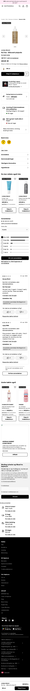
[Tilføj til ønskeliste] (15, 179)
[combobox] (15, 229)
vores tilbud (13, 633)
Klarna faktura (24, 64)
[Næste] (26, 36)
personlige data (9, 477)
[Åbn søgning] (19, 6)
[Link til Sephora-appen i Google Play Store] (6, 628)
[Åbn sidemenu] (2, 6)
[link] (15, 258)
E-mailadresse (5, 485)
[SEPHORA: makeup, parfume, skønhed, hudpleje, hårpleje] (8, 6)
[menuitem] (23, 6)
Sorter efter (4, 226)
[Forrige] (3, 36)
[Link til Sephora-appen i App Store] (17, 628)
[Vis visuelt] (15, 35)
